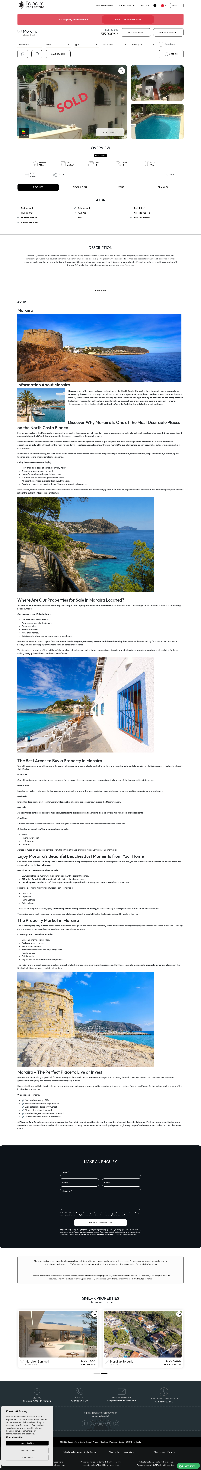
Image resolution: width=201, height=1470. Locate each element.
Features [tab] (38, 187)
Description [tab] (80, 187)
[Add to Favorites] (121, 70)
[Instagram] (116, 1423)
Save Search (58, 54)
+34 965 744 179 (79, 1400)
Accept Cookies (27, 1443)
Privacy (95, 1442)
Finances (163, 187)
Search (173, 54)
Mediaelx (136, 1442)
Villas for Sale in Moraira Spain (121, 1452)
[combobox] (58, 44)
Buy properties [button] (104, 5)
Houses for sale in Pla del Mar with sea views (100, 1465)
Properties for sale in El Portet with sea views (156, 1465)
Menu (175, 5)
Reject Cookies (27, 1458)
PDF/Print (33, 175)
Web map (113, 1442)
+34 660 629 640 (164, 1401)
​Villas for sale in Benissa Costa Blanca (79, 1452)
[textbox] (58, 44)
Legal (88, 1442)
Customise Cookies (27, 1450)
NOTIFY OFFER (135, 32)
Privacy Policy (134, 1213)
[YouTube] (108, 1423)
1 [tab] (97, 1373)
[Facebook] (85, 1423)
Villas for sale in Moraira (164, 1452)
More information (14, 1437)
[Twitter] (93, 1423)
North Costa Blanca (131, 391)
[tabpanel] (58, 1339)
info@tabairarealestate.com (121, 1400)
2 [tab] (104, 1373)
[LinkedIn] (100, 1423)
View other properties (128, 19)
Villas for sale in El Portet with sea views (156, 1462)
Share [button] (61, 174)
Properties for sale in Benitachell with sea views (100, 1462)
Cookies (104, 1442)
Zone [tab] (121, 187)
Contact (144, 5)
